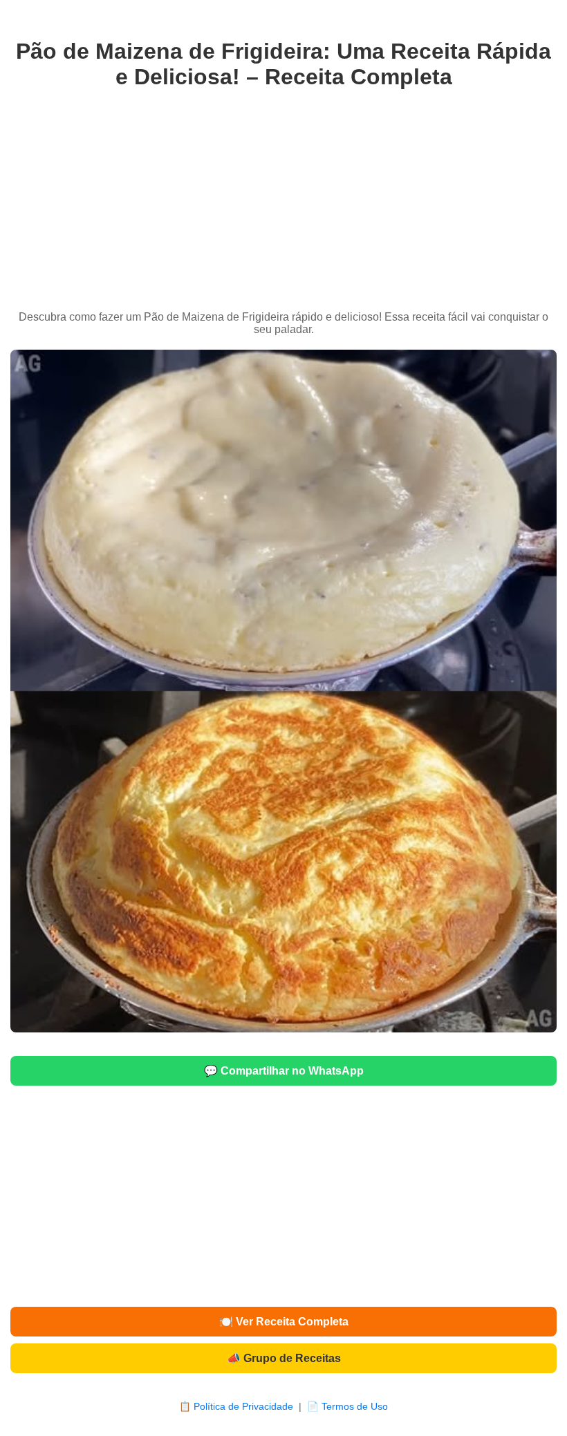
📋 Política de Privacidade (236, 1406)
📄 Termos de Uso (347, 1406)
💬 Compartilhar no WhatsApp (284, 1071)
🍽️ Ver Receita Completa (283, 1322)
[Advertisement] (283, 200)
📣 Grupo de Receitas (284, 1358)
